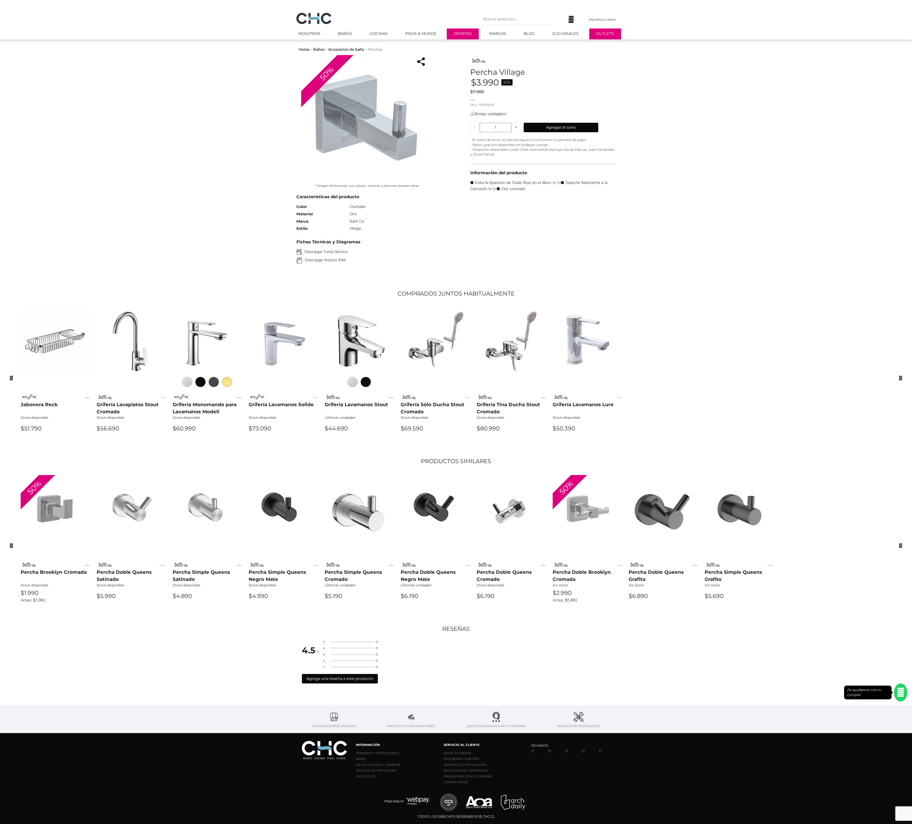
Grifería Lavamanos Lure (583, 404)
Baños (345, 33)
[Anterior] (11, 378)
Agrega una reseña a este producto (339, 678)
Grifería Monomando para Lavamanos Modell (205, 408)
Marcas (497, 33)
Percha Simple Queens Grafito (733, 575)
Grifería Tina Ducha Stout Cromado (508, 408)
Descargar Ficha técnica (325, 251)
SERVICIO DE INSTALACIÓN (465, 765)
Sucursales (565, 33)
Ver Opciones (207, 441)
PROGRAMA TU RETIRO (461, 759)
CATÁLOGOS (365, 776)
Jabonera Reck (39, 404)
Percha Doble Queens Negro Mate (428, 575)
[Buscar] (559, 19)
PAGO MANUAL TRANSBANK (466, 770)
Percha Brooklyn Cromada (54, 572)
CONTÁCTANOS (456, 782)
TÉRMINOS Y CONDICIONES (377, 753)
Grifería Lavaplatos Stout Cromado (128, 408)
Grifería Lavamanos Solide (281, 404)
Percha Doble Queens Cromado (504, 575)
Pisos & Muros (420, 33)
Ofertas (463, 33)
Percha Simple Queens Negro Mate (277, 575)
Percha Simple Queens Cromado (353, 575)
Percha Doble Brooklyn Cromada (582, 575)
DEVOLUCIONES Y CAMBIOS (378, 765)
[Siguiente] (900, 378)
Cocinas (379, 33)
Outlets (605, 33)
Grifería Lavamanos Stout (356, 404)
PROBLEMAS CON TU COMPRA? (468, 776)
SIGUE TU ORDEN (457, 753)
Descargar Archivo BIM (325, 260)
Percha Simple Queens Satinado (201, 575)
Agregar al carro (561, 127)
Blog (529, 33)
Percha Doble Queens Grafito (656, 575)
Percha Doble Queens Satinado (124, 575)
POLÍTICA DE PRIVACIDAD (376, 770)
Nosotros (309, 33)
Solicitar (587, 609)
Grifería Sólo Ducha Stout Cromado (432, 408)
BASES (361, 759)
